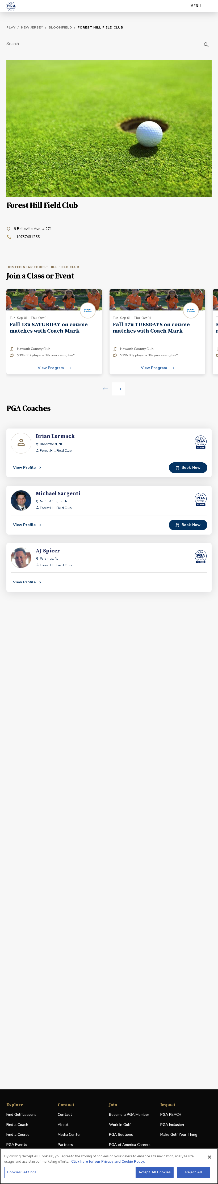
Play (10, 27)
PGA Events (16, 1144)
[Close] (209, 1157)
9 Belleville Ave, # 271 (33, 228)
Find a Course (18, 1134)
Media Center (69, 1135)
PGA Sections (121, 1134)
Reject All (193, 1172)
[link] (54, 331)
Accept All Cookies (155, 1172)
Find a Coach (17, 1124)
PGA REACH (170, 1115)
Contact (65, 1114)
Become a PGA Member (129, 1114)
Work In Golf (120, 1124)
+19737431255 (27, 236)
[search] (206, 44)
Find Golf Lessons (21, 1114)
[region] (109, 1166)
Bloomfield (60, 27)
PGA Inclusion (172, 1124)
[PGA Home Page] (11, 6)
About (63, 1124)
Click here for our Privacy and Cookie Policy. (108, 1161)
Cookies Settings (21, 1172)
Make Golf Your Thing (178, 1135)
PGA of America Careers (129, 1145)
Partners (65, 1144)
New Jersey (32, 27)
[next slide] (118, 388)
